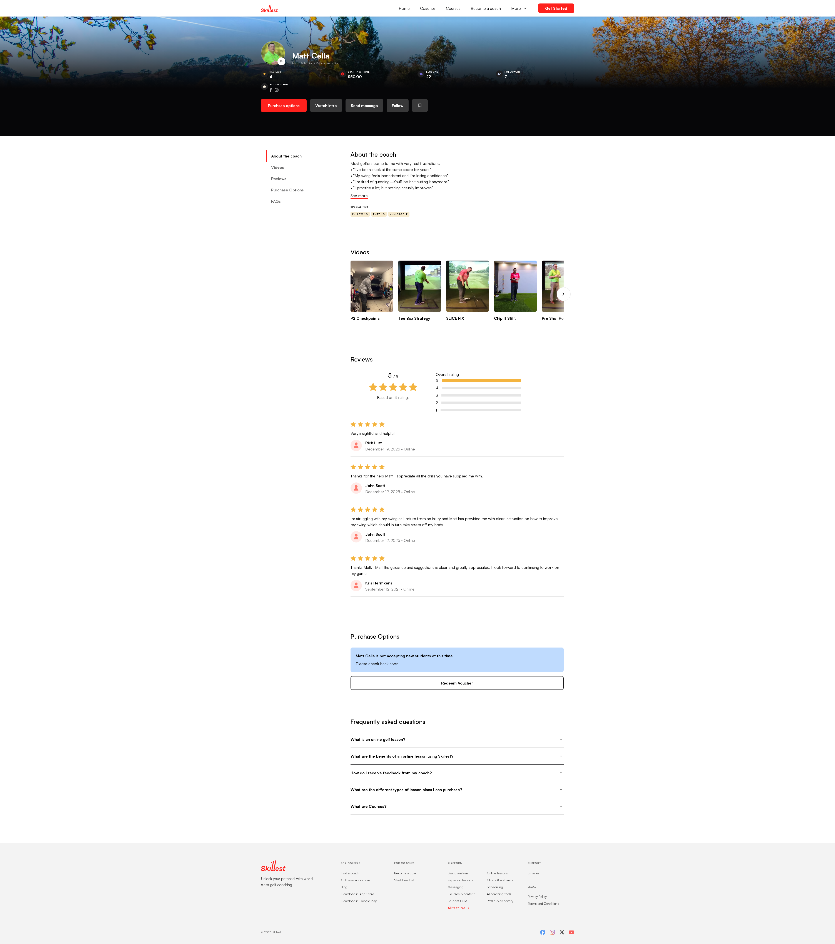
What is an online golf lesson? (378, 739)
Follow (397, 105)
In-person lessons (460, 880)
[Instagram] (552, 932)
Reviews (278, 178)
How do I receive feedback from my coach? (391, 772)
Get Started (556, 8)
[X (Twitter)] (561, 932)
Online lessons (497, 873)
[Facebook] (542, 932)
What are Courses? (369, 806)
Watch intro (326, 105)
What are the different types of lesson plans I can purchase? (406, 789)
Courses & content (461, 894)
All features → (458, 908)
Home (404, 8)
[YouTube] (571, 932)
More (516, 8)
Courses (453, 8)
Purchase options (284, 105)
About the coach (286, 156)
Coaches (428, 8)
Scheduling (495, 887)
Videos (277, 167)
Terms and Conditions (543, 904)
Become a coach (486, 8)
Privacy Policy (537, 897)
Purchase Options (287, 189)
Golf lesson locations (355, 880)
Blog (344, 887)
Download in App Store (357, 894)
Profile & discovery (500, 901)
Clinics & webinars (500, 880)
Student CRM (457, 901)
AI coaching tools (499, 894)
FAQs (276, 201)
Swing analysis (458, 873)
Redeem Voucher (457, 683)
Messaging (455, 887)
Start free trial (404, 880)
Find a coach (350, 873)
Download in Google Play (359, 901)
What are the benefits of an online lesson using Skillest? (402, 756)
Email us (533, 873)
